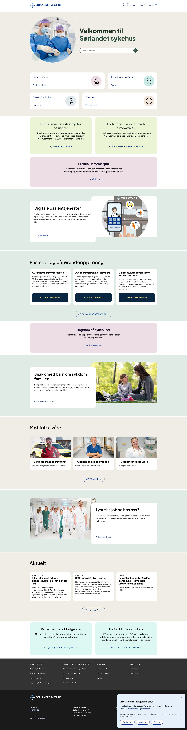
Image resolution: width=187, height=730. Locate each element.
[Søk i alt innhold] (135, 50)
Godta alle (127, 722)
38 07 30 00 (34, 710)
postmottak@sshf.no (37, 718)
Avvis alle (142, 722)
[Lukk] (181, 697)
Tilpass (157, 722)
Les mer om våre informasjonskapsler (135, 708)
